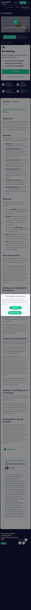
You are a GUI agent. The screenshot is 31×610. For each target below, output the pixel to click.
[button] (15, 312)
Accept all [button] (15, 307)
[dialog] (15, 305)
